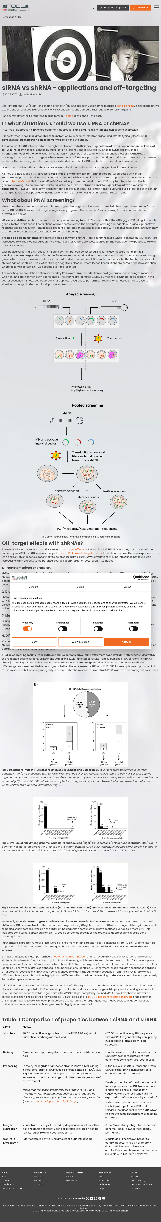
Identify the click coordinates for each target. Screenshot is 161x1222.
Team (5, 1176)
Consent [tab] (33, 586)
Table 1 (68, 116)
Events (70, 1176)
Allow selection (80, 641)
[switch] (62, 628)
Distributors (8, 1184)
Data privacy (138, 1180)
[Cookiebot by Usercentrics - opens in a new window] (135, 577)
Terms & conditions (141, 1184)
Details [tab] (80, 586)
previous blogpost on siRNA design (55, 1101)
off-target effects (73, 549)
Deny (34, 641)
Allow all (126, 641)
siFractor (39, 1180)
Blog (19, 17)
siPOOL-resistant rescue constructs (110, 997)
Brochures (104, 1180)
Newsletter (72, 1180)
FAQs (101, 1188)
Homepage (8, 17)
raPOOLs (39, 1184)
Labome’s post (21, 181)
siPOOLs (38, 1176)
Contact (135, 1188)
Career (6, 1180)
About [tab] (127, 586)
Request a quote (115, 7)
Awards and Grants (13, 1188)
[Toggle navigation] (156, 8)
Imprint (135, 1176)
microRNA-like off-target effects (81, 553)
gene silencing (125, 106)
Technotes (104, 1184)
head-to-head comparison (69, 956)
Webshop (142, 7)
